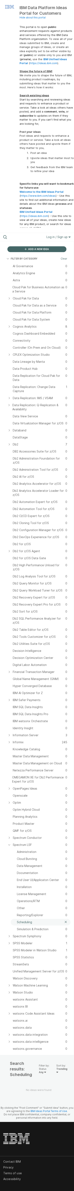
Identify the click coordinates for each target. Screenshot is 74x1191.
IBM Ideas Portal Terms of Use (48, 1111)
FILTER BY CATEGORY (24, 258)
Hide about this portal (33, 17)
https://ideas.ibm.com (43, 63)
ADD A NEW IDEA (38, 249)
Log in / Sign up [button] (57, 237)
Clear (64, 258)
